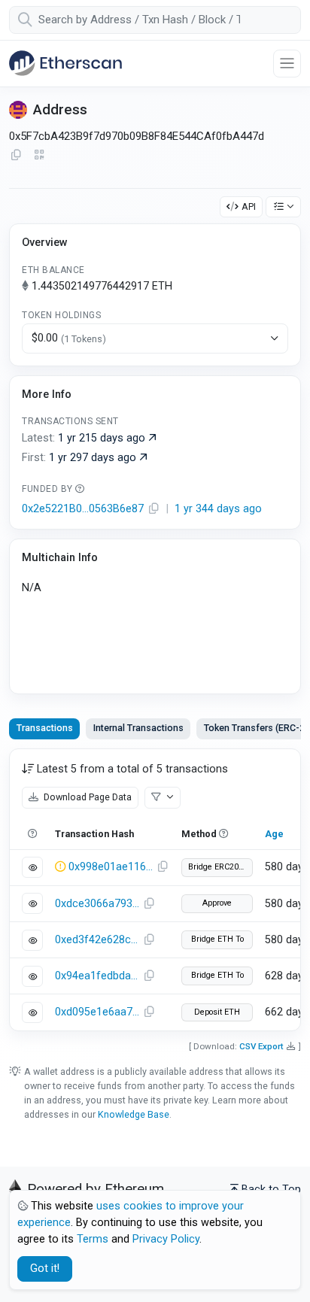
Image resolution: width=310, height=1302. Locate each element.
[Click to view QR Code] (39, 155)
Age (274, 833)
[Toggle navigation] (287, 63)
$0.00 (69, 338)
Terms (92, 1239)
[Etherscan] (65, 63)
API (249, 206)
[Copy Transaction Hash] (162, 867)
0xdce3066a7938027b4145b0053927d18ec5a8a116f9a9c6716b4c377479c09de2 (97, 903)
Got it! (44, 1268)
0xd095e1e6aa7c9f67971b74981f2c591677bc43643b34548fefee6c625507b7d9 (97, 1012)
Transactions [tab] (45, 727)
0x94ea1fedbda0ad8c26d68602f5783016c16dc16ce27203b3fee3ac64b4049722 (97, 976)
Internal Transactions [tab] (138, 727)
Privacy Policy (165, 1239)
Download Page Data (86, 797)
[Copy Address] (16, 155)
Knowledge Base (133, 1114)
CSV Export (261, 1046)
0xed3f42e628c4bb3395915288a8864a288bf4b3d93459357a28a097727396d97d (97, 939)
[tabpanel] (155, 889)
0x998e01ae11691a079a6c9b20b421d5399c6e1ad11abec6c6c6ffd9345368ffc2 (110, 866)
